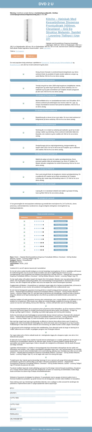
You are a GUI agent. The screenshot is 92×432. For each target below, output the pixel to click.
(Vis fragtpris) (19, 51)
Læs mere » (17, 56)
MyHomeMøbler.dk (66, 62)
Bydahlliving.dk (15, 65)
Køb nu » (31, 56)
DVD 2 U (46, 4)
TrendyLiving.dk (55, 62)
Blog (40, 429)
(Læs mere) (47, 48)
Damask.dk (45, 62)
